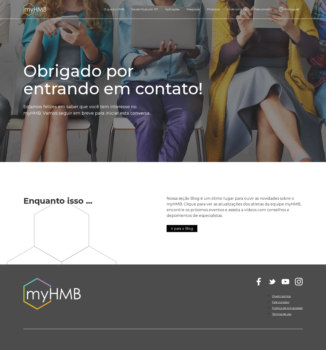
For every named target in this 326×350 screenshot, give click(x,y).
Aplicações (172, 9)
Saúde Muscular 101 (144, 9)
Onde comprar (237, 9)
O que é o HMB (114, 9)
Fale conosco (263, 9)
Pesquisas (193, 9)
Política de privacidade (287, 308)
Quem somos (281, 296)
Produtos (213, 9)
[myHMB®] (34, 9)
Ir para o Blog (182, 228)
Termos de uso (281, 314)
